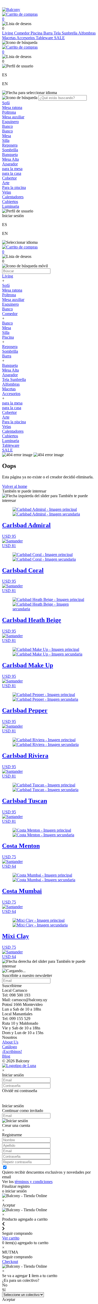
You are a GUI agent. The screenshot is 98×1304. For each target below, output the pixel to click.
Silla (5, 140)
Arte (5, 183)
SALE (59, 38)
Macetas (9, 38)
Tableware (45, 38)
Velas (6, 192)
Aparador (10, 164)
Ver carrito (10, 1238)
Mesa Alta (10, 159)
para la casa (11, 173)
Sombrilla (10, 150)
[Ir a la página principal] (11, 9)
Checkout (10, 1261)
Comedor (22, 33)
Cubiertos (10, 201)
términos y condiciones (34, 1181)
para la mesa (12, 168)
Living (8, 33)
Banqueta (10, 154)
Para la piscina (14, 187)
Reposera (10, 145)
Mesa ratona (12, 107)
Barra (48, 33)
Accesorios (26, 38)
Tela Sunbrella (66, 33)
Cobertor (9, 178)
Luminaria (10, 206)
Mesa (6, 136)
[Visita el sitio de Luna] (19, 1065)
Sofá (6, 103)
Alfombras (87, 33)
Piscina (37, 33)
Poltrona (9, 112)
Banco (7, 126)
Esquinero (10, 121)
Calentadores (13, 197)
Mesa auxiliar (13, 117)
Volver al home (14, 486)
